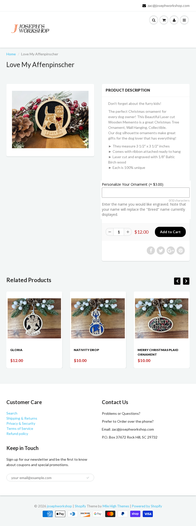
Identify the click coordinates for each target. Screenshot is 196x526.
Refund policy (17, 433)
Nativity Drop (86, 350)
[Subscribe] (88, 478)
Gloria (16, 350)
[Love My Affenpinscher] (50, 119)
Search (11, 413)
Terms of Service (19, 428)
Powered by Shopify (147, 506)
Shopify (80, 506)
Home (11, 54)
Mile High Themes (116, 506)
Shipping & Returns (21, 418)
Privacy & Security (20, 423)
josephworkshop (59, 506)
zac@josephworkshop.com (169, 5)
